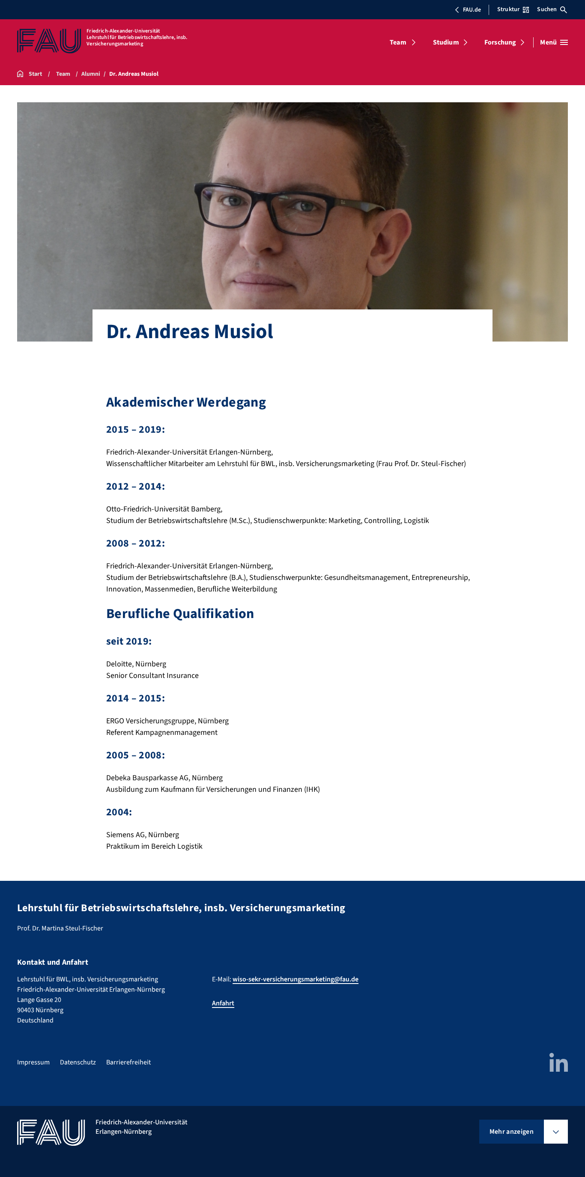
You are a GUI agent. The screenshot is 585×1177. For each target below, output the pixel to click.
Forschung (500, 42)
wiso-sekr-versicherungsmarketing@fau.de (295, 979)
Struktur (508, 9)
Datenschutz (78, 1062)
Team (398, 42)
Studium (446, 42)
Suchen (547, 9)
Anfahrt (223, 1003)
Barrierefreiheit (128, 1062)
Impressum (33, 1062)
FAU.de (472, 10)
